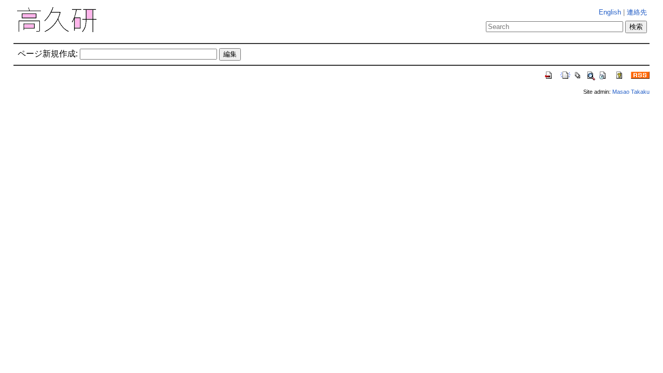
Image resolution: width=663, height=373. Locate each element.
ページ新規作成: (48, 53)
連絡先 (637, 12)
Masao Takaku (631, 92)
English (610, 12)
